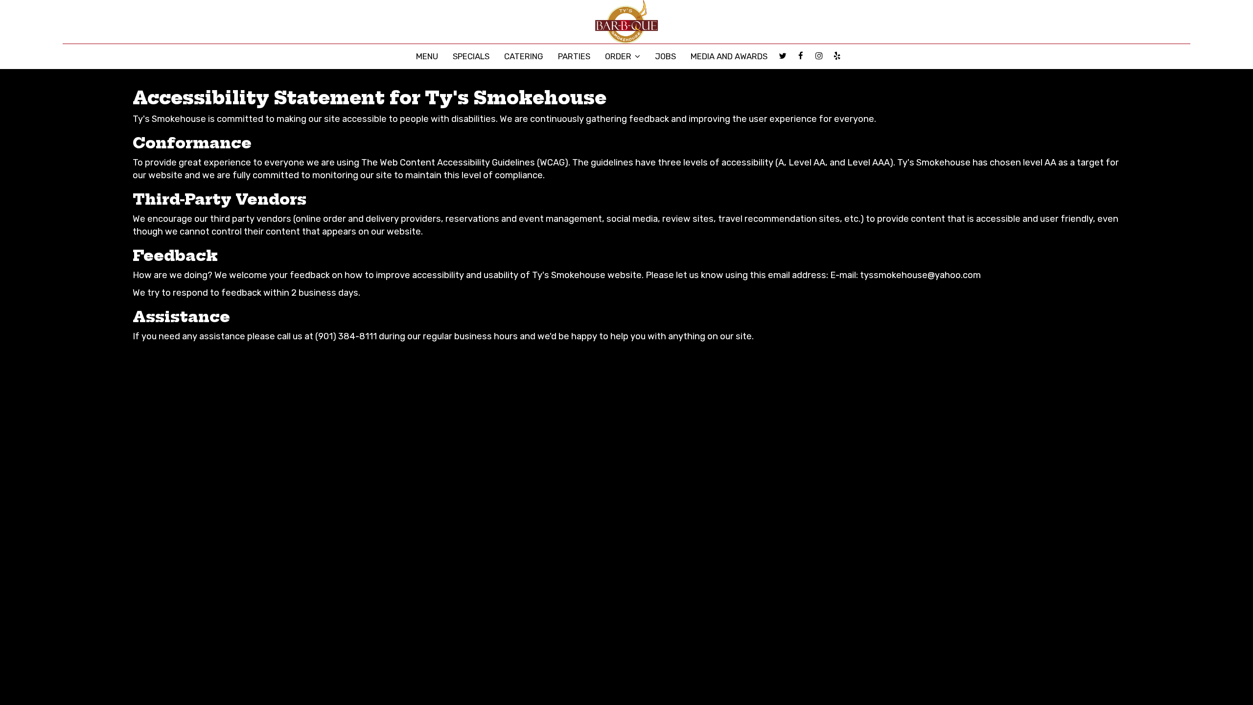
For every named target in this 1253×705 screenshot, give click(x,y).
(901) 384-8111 (346, 336)
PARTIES (574, 56)
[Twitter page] (782, 56)
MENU (427, 56)
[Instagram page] (819, 56)
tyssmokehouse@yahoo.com (920, 275)
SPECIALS (471, 56)
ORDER (619, 56)
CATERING (523, 56)
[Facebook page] (801, 56)
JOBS (665, 56)
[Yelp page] (837, 56)
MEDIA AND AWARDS (729, 56)
